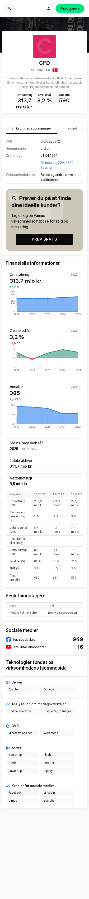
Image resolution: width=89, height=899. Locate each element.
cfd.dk (45, 148)
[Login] (49, 8)
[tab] (31, 128)
